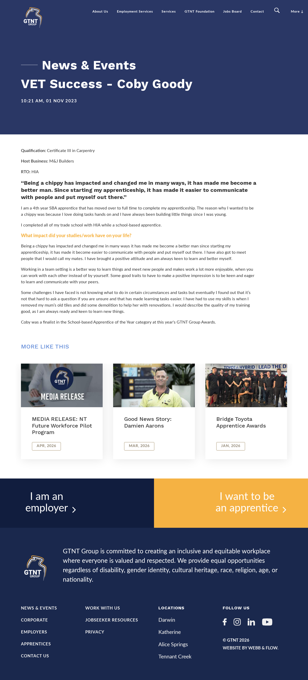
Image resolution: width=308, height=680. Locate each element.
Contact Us (35, 656)
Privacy (94, 632)
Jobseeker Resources (111, 620)
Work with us (102, 608)
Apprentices (36, 644)
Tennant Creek (175, 656)
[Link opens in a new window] (226, 623)
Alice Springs (173, 644)
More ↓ (297, 11)
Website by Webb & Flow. (250, 648)
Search (277, 10)
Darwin (166, 620)
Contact (257, 11)
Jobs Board (232, 11)
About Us (100, 11)
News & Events (39, 608)
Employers (34, 632)
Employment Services (135, 11)
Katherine (169, 632)
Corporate (34, 620)
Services (169, 11)
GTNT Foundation (200, 11)
